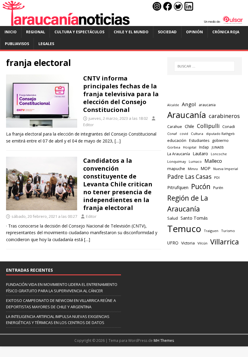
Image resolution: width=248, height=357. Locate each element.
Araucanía (186, 114)
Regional (35, 31)
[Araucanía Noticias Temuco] (124, 22)
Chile (189, 126)
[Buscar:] (204, 66)
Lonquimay (176, 161)
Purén (218, 187)
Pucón (200, 186)
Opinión (194, 31)
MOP (205, 168)
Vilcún (202, 243)
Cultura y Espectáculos (79, 31)
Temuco (184, 229)
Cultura (197, 133)
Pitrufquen (177, 187)
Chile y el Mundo (131, 31)
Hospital (189, 147)
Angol (189, 104)
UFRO (172, 243)
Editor (88, 124)
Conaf (172, 133)
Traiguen (211, 230)
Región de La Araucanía (187, 203)
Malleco (213, 161)
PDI (217, 177)
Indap (204, 147)
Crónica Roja (225, 31)
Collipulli (208, 125)
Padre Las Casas (189, 177)
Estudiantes (199, 140)
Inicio (11, 31)
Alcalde (173, 105)
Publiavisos (17, 43)
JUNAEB (218, 147)
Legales (46, 43)
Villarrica (224, 242)
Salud (172, 218)
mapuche (176, 168)
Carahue (174, 126)
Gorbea (173, 147)
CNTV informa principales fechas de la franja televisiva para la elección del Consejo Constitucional (121, 94)
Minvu (193, 168)
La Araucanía (178, 153)
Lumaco (195, 161)
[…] (118, 141)
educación (176, 140)
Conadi (228, 126)
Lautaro (200, 153)
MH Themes (164, 340)
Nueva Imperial (225, 168)
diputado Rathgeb (220, 133)
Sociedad (167, 31)
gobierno (220, 140)
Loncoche (219, 154)
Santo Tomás (194, 218)
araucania (207, 104)
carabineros (224, 116)
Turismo (228, 230)
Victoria (188, 243)
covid (184, 134)
